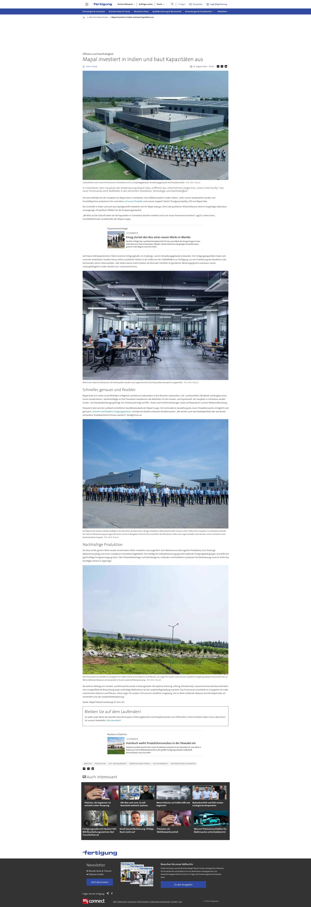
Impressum (132, 902)
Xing (108, 893)
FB (112, 893)
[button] (87, 823)
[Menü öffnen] (87, 4)
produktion (100, 764)
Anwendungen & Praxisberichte (198, 11)
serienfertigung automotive (183, 764)
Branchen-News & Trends (119, 11)
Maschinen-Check (141, 11)
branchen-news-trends (140, 764)
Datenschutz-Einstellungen (160, 902)
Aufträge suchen (146, 4)
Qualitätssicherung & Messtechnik (166, 11)
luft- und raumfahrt (117, 764)
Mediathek (222, 11)
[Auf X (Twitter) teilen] (222, 66)
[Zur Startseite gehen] (102, 4)
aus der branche (160, 764)
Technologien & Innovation (93, 11)
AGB (114, 902)
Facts (180, 902)
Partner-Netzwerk (125, 4)
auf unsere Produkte (133, 201)
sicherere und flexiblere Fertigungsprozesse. (111, 411)
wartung (88, 764)
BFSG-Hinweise (143, 902)
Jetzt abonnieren (99, 882)
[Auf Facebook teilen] (218, 66)
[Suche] (172, 4)
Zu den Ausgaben (183, 884)
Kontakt (174, 902)
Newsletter (198, 4)
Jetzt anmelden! (113, 720)
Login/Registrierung (218, 4)
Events (159, 4)
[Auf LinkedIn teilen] (226, 66)
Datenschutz (122, 902)
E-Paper (181, 4)
